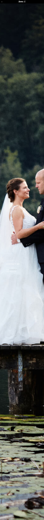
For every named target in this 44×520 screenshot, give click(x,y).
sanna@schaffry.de (13, 269)
